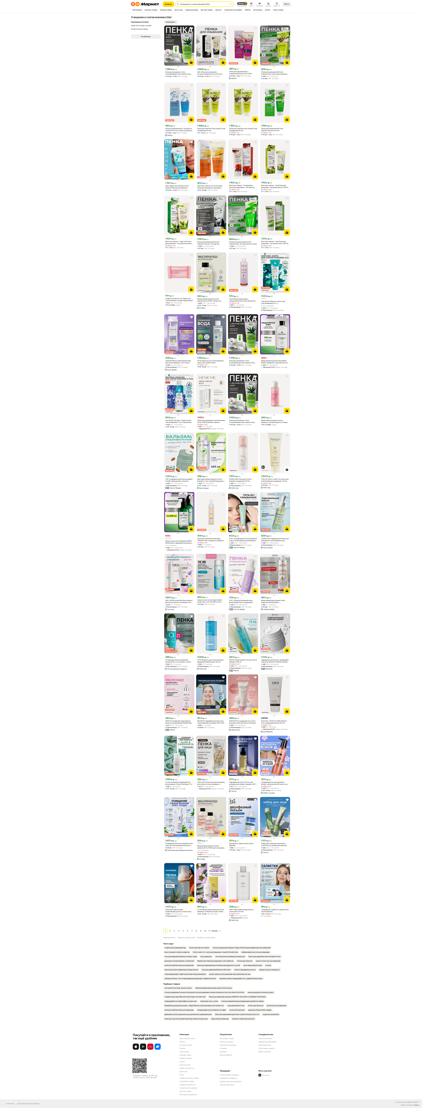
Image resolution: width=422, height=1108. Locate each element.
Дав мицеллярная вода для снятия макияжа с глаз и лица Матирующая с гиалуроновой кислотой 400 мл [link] (210, 480)
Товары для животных (187, 1085)
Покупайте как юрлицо (228, 1045)
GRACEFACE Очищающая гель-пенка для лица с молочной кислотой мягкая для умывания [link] (242, 722)
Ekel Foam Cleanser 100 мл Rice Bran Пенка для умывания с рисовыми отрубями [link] (210, 187)
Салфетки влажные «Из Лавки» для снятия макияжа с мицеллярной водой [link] (179, 299)
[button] (170, 22)
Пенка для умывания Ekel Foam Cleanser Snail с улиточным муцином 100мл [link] (274, 73)
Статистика (10, 1103)
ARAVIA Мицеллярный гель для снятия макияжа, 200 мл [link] (243, 661)
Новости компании (265, 1038)
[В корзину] (191, 62)
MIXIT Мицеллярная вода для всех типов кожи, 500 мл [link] (241, 910)
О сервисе (223, 1048)
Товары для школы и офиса (189, 1078)
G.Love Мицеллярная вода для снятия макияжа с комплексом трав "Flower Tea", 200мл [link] (210, 911)
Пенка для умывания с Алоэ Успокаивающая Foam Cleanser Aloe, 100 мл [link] (178, 73)
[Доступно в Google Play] (143, 1049)
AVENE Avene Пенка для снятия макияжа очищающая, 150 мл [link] (240, 480)
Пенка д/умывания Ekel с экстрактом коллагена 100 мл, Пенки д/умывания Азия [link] (179, 130)
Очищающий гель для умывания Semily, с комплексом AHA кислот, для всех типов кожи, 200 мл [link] (274, 783)
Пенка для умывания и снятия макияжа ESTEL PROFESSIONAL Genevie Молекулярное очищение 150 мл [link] (211, 421)
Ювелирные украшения (188, 1094)
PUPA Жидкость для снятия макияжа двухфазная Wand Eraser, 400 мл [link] (210, 661)
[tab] (137, 10)
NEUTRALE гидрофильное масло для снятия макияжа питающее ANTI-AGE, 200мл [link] (210, 722)
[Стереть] (231, 4)
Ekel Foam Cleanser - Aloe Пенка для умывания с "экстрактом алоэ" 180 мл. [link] (275, 242)
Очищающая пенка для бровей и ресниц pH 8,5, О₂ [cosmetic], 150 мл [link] (178, 661)
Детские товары (185, 1091)
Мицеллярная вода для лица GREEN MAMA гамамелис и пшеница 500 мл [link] (274, 362)
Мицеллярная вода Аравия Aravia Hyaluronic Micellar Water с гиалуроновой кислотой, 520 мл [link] (273, 601)
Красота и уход (185, 1065)
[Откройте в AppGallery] (150, 1049)
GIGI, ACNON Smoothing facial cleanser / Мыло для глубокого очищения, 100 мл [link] (179, 601)
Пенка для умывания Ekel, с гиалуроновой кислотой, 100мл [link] (240, 72)
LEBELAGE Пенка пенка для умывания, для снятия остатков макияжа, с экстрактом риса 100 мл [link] (211, 783)
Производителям (264, 1045)
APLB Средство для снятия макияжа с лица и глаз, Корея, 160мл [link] (210, 362)
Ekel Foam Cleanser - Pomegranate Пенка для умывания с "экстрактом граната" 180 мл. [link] (241, 186)
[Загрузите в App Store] (136, 1049)
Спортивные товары (187, 1081)
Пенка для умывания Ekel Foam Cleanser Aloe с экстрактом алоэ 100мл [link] (243, 243)
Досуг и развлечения (187, 1038)
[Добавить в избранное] (191, 28)
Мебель (182, 1042)
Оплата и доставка (226, 1042)
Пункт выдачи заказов (266, 1048)
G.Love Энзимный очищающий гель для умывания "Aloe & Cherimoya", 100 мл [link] (179, 783)
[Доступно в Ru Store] (158, 1049)
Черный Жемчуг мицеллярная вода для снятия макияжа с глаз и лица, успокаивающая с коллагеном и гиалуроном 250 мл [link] (178, 362)
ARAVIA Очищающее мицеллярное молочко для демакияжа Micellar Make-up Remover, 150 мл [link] (179, 722)
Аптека (182, 1061)
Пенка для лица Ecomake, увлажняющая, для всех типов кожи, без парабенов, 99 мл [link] (178, 911)
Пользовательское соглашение (28, 1103)
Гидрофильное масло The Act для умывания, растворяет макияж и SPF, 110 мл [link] (242, 783)
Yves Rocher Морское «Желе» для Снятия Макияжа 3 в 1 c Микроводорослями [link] (273, 302)
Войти (286, 4)
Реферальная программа (267, 1042)
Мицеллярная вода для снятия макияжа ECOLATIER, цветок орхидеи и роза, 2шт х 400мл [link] (210, 847)
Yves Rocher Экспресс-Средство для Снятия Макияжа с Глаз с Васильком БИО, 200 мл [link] (178, 421)
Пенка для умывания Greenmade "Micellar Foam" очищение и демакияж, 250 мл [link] (211, 540)
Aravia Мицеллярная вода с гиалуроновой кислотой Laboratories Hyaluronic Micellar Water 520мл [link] (242, 300)
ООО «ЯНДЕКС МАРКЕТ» (410, 1102)
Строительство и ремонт (188, 1088)
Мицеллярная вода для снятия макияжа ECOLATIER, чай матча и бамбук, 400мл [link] (209, 300)
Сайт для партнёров (227, 1085)
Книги (182, 1075)
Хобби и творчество (187, 1068)
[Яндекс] (416, 1105)
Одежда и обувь (185, 1055)
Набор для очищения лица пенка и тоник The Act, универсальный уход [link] (274, 844)
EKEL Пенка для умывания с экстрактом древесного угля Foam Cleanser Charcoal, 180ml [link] (209, 73)
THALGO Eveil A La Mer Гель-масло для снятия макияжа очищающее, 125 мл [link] (275, 480)
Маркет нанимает (264, 1052)
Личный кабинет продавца (229, 1075)
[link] (175, 948)
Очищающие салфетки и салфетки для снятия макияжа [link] (275, 910)
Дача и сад (183, 1071)
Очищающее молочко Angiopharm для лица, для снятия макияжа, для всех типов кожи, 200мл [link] (179, 844)
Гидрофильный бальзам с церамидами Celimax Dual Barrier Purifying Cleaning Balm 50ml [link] (275, 661)
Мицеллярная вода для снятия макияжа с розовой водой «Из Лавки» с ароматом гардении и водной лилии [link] (274, 421)
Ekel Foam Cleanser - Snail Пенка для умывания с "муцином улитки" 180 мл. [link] (275, 186)
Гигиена (182, 1048)
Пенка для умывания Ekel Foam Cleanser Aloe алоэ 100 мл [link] (272, 129)
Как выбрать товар (226, 1038)
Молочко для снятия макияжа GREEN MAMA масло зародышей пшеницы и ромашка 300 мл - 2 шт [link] (178, 542)
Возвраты (223, 1052)
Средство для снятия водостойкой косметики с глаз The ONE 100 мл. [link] (209, 601)
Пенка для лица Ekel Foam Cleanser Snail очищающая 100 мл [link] (211, 129)
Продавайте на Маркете (228, 1078)
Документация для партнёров (230, 1081)
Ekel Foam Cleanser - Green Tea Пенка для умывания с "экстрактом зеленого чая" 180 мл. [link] (179, 242)
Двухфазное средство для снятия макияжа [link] (241, 844)
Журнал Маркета (226, 1055)
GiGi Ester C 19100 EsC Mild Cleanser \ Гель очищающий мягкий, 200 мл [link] (274, 722)
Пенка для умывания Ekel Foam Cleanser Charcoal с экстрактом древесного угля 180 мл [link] (208, 243)
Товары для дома (186, 1058)
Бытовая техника (186, 1045)
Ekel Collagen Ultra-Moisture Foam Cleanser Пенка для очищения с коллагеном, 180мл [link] (177, 187)
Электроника (184, 1052)
